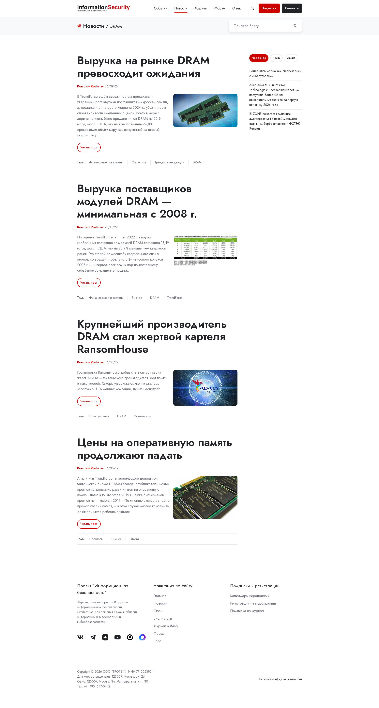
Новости (181, 8)
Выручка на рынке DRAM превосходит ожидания (143, 66)
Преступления (99, 416)
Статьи (158, 610)
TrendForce (175, 297)
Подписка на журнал (247, 610)
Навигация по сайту (173, 586)
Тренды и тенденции (169, 162)
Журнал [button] (201, 8)
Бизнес (137, 297)
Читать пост (88, 147)
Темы (276, 58)
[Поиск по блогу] (295, 26)
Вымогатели (142, 416)
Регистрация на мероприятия (253, 603)
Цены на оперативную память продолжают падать (154, 448)
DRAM (197, 162)
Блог (157, 641)
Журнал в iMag (166, 626)
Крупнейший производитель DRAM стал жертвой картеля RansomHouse (152, 336)
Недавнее (259, 58)
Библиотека (163, 618)
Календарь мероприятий (250, 595)
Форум (219, 8)
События (160, 8)
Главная (160, 595)
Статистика (139, 162)
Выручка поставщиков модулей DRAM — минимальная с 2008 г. (137, 201)
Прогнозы (96, 539)
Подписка (269, 8)
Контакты (292, 8)
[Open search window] (252, 8)
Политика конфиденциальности (280, 679)
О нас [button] (237, 8)
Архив (291, 58)
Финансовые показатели (106, 162)
